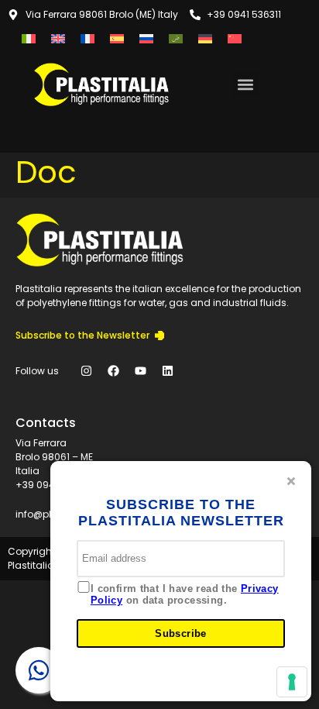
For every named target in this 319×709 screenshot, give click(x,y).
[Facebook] (113, 371)
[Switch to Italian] (28, 38)
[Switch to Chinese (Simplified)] (234, 38)
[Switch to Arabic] (175, 38)
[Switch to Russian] (146, 38)
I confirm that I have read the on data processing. (185, 595)
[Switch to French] (87, 38)
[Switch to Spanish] (117, 38)
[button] (246, 84)
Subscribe (181, 633)
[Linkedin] (167, 371)
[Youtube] (140, 371)
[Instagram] (86, 371)
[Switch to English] (58, 38)
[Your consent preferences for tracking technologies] (292, 682)
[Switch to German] (205, 38)
